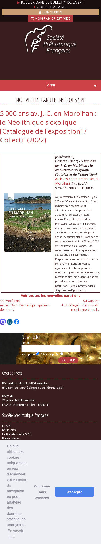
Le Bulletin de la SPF (16, 434)
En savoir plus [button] (15, 534)
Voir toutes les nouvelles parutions (50, 295)
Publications (10, 438)
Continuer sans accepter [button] (42, 491)
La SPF (6, 426)
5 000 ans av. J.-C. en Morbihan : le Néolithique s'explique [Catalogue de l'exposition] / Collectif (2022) (48, 126)
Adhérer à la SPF (50, 6)
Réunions (9, 430)
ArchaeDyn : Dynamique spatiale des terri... (24, 305)
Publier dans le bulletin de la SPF (50, 2)
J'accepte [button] (74, 492)
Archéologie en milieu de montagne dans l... (80, 305)
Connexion (52, 12)
